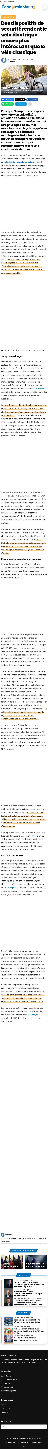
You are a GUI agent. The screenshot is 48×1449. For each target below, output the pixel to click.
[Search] (44, 1426)
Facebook (5, 1405)
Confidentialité (10, 1442)
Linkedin (4, 1412)
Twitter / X (5, 1409)
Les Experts (8, 17)
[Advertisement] (24, 204)
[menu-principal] (44, 7)
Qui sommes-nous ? (10, 1380)
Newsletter (6, 1383)
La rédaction (6, 1376)
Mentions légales (8, 1391)
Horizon (31, 1014)
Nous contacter (8, 1387)
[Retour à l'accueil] (19, 6)
